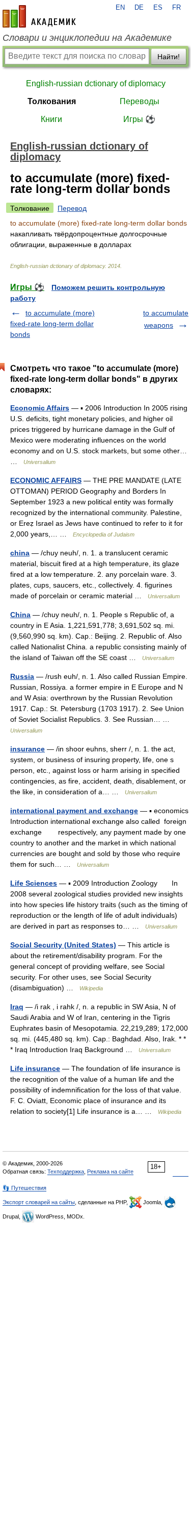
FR (176, 7)
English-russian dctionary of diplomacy (96, 83)
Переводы (139, 101)
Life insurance (35, 1068)
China (20, 615)
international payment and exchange (74, 811)
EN (120, 7)
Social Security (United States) (63, 945)
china (20, 553)
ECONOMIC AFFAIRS (45, 480)
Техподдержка (65, 1171)
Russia (22, 676)
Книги (51, 119)
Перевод (72, 208)
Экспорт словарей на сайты (39, 1202)
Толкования (52, 101)
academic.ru (39, 16)
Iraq (16, 1007)
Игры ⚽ (139, 119)
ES (157, 7)
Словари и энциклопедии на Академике (87, 38)
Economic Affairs (39, 408)
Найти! (168, 57)
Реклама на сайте (110, 1171)
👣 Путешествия (24, 1188)
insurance (27, 749)
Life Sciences (33, 883)
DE (139, 7)
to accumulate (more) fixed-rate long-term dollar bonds (52, 323)
